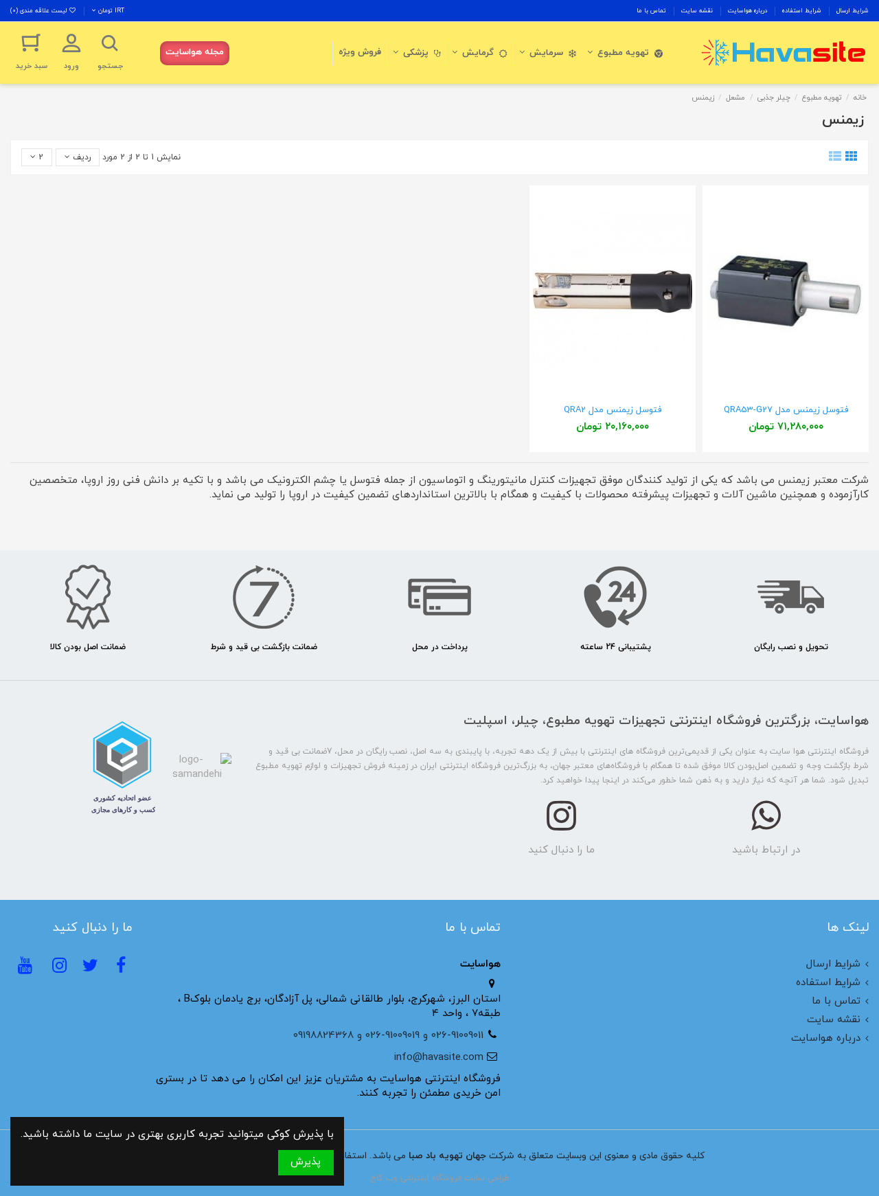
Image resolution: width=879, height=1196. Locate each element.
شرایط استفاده (800, 10)
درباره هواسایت (746, 10)
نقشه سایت (696, 10)
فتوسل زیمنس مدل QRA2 (612, 410)
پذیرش (305, 1162)
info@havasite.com (438, 1057)
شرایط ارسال (851, 10)
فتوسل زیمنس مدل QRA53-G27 (786, 410)
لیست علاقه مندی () (39, 10)
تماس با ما (651, 10)
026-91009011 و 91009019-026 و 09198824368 (388, 1035)
